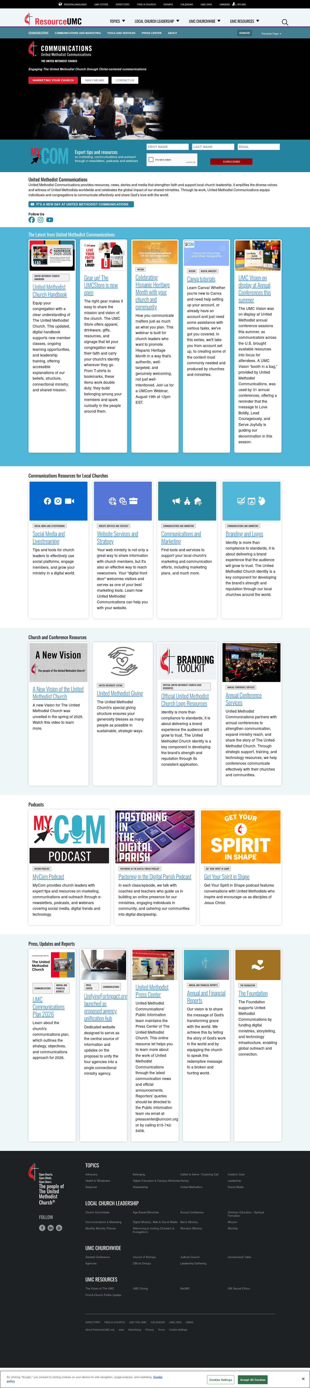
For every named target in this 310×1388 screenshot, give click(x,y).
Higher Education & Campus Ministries (156, 1181)
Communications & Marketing (103, 1222)
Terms (161, 1329)
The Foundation (247, 985)
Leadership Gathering (193, 1263)
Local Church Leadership (112, 1203)
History (184, 1181)
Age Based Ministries (146, 1212)
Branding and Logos (244, 533)
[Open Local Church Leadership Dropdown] (177, 21)
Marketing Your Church (53, 80)
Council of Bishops (144, 1257)
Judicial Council (189, 1257)
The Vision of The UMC (99, 1288)
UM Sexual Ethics (239, 1288)
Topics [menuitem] (115, 21)
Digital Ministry (209, 271)
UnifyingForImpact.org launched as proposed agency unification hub (105, 1007)
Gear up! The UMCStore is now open (101, 285)
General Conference (97, 1257)
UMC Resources (101, 1279)
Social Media (236, 1187)
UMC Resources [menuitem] (242, 21)
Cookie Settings (178, 1329)
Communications (38, 33)
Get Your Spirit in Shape (217, 868)
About (172, 33)
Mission (232, 1222)
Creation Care (236, 1174)
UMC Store (101, 4)
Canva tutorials (201, 278)
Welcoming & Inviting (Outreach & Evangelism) (153, 1230)
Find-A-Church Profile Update (103, 1295)
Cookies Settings (220, 1380)
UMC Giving (140, 1288)
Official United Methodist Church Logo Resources (182, 686)
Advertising (134, 1329)
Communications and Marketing (78, 33)
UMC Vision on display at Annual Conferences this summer (255, 288)
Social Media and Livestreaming (49, 526)
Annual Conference (192, 1212)
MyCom (140, 269)
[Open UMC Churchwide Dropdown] (218, 21)
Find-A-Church (146, 4)
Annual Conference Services (241, 687)
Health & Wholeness (97, 1181)
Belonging (139, 1174)
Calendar (187, 4)
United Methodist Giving (111, 685)
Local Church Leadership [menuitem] (154, 21)
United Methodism (191, 1187)
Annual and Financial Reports (61, 988)
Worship (233, 1228)
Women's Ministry (191, 1228)
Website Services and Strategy (113, 526)
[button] (285, 21)
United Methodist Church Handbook (46, 277)
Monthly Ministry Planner (100, 1228)
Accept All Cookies (252, 1380)
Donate (168, 4)
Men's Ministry (189, 1222)
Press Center (152, 33)
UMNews (225, 4)
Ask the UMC (138, 1322)
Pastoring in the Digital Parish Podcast (139, 868)
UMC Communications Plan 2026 (49, 1006)
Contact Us (125, 80)
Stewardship (140, 1187)
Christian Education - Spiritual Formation (246, 1214)
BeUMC (185, 1288)
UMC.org (206, 4)
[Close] (303, 1378)
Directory (122, 4)
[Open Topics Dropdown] (123, 21)
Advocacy (91, 1174)
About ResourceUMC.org (99, 1329)
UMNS (189, 1322)
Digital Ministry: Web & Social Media (155, 1222)
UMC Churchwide (103, 1248)
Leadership (234, 1181)
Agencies (91, 1263)
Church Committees (97, 1212)
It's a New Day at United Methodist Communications (82, 204)
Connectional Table (239, 1257)
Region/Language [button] (75, 4)
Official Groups (142, 1263)
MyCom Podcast (42, 868)
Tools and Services (121, 33)
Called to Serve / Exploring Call (199, 1174)
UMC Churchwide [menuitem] (202, 21)
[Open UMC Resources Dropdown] (257, 21)
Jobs (121, 1329)
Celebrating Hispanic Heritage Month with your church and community (153, 292)
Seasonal (91, 1187)
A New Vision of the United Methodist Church (58, 693)
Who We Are (94, 80)
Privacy (149, 1329)
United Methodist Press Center (152, 991)
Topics (92, 1165)
